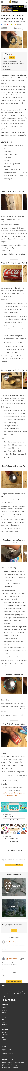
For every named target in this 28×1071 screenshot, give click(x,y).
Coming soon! (8, 69)
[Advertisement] (14, 8)
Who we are (5, 1042)
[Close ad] (25, 6)
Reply (14, 953)
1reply (4, 976)
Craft (3, 1015)
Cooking (4, 1017)
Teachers (4, 1024)
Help (3, 1037)
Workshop (4, 1010)
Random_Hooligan (8, 22)
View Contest (14, 820)
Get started (5, 1035)
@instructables (8, 1050)
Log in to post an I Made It (14, 865)
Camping (23, 22)
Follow (12, 58)
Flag (5, 949)
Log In (14, 930)
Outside (17, 22)
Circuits (4, 1008)
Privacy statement (8, 1062)
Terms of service (20, 1060)
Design (4, 1012)
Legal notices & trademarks (10, 1067)
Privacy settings (19, 1062)
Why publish (5, 1032)
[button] (2, 2)
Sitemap (4, 1039)
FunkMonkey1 (10, 942)
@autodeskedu (8, 1053)
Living (3, 1020)
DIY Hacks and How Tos (11, 958)
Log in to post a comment (14, 981)
